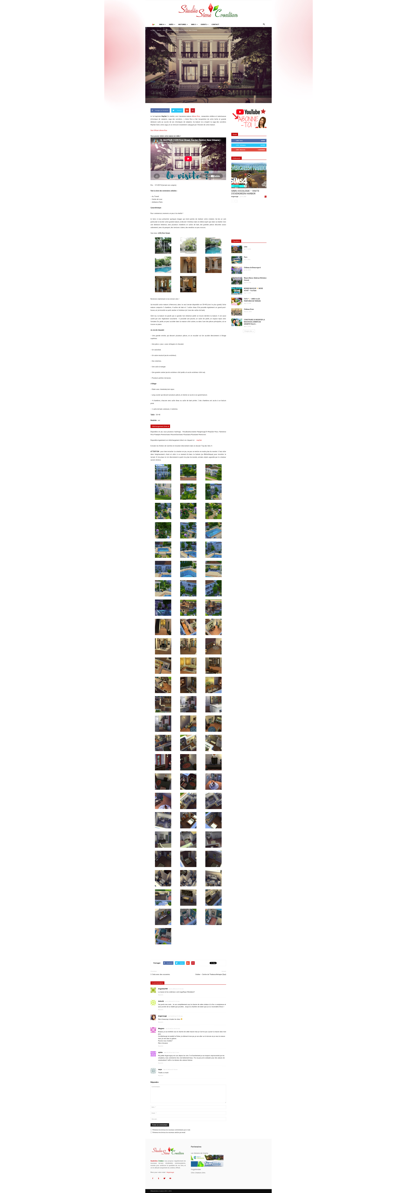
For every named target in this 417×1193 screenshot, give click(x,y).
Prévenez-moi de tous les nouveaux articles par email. (169, 1132)
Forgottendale (196, 1169)
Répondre (160, 995)
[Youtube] (170, 1178)
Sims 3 (193, 24)
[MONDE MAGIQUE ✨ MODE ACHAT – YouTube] (236, 291)
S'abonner (261, 149)
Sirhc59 (161, 1001)
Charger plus (248, 331)
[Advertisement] (188, 953)
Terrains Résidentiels (161, 81)
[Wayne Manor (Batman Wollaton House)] (236, 280)
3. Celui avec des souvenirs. (160, 974)
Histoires (182, 24)
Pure (245, 257)
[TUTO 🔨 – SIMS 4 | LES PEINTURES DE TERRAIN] (236, 301)
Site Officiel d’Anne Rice (159, 130)
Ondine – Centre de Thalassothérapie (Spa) (210, 974)
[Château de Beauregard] (236, 270)
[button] (263, 24)
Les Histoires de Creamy (199, 1153)
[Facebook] (153, 1178)
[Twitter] (164, 1178)
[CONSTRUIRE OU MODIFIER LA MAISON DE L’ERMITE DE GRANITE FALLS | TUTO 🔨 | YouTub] (236, 322)
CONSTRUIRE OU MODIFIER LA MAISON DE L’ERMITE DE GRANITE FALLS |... (254, 322)
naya (160, 1069)
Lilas (245, 247)
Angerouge (234, 196)
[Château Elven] (236, 312)
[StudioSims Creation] (208, 11)
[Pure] (236, 260)
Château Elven (249, 309)
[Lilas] (236, 249)
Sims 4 (161, 24)
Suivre (263, 145)
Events (204, 24)
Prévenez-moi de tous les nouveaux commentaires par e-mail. (171, 1130)
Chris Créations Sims (198, 1173)
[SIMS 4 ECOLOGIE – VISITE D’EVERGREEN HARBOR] (248, 175)
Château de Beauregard (252, 267)
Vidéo (171, 24)
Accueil (153, 30)
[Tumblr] (158, 1178)
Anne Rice (196, 116)
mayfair (199, 440)
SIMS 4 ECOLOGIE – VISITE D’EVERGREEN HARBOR (245, 192)
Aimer (263, 140)
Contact (215, 24)
